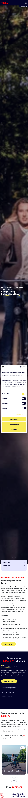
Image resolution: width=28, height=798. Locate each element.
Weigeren (14, 429)
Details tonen (19, 414)
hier (24, 735)
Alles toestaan (14, 419)
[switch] (24, 398)
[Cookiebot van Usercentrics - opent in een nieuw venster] (19, 367)
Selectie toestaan (14, 424)
